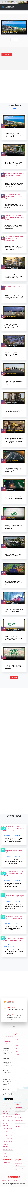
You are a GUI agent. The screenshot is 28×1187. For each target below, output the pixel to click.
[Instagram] (15, 1177)
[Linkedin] (17, 1177)
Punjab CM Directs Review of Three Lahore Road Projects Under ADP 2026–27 (12, 326)
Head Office (10, 1014)
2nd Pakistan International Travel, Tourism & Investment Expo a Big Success (13, 885)
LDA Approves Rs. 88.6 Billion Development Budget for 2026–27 (13, 582)
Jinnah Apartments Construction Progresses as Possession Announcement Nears (13, 411)
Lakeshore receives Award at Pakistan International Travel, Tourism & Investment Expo (13, 840)
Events (18, 835)
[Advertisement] (14, 84)
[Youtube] (13, 1177)
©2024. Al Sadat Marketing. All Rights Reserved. (14, 1184)
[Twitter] (11, 1177)
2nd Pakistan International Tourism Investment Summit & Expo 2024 (13, 951)
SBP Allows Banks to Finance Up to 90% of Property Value (13, 610)
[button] (25, 7)
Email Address (11, 1007)
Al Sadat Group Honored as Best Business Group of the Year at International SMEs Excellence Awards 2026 (13, 441)
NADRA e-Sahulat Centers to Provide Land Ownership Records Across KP (13, 205)
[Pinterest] (19, 1177)
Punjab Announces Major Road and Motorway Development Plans (13, 383)
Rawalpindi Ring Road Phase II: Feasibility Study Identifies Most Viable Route (13, 470)
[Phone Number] (5, 1002)
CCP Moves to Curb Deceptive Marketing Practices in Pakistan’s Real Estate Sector (13, 638)
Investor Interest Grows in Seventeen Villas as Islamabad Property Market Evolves (13, 276)
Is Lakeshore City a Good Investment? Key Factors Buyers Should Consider (13, 135)
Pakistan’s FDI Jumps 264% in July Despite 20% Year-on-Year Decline (13, 498)
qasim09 (8, 835)
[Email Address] (5, 1008)
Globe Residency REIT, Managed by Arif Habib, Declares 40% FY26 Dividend (13, 354)
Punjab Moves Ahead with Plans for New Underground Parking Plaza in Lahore (13, 184)
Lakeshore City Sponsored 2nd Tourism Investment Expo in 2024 (13, 928)
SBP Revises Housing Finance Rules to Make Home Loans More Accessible (13, 666)
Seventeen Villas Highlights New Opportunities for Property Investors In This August (13, 163)
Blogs (7, 946)
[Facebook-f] (8, 1177)
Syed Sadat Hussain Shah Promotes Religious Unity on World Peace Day (13, 906)
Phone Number (11, 1001)
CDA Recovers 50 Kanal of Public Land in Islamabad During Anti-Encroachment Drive (13, 248)
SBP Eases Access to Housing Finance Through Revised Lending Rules (13, 527)
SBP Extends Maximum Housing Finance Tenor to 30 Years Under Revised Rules (13, 297)
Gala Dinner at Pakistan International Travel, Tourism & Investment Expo (13, 861)
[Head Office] (5, 1017)
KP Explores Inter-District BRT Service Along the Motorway (12, 554)
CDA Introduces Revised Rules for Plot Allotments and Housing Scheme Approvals (13, 226)
